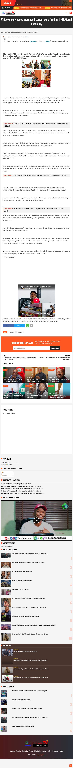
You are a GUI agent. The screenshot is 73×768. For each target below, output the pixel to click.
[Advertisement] (35, 46)
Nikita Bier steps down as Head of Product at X (23, 726)
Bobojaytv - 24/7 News (40, 755)
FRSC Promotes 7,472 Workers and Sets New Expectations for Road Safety (18, 491)
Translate (10, 465)
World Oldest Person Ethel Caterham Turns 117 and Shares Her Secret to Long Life (19, 493)
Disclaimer (55, 751)
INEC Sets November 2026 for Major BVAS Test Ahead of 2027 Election (28, 563)
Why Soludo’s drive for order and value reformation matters (59, 380)
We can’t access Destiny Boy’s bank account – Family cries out (27, 709)
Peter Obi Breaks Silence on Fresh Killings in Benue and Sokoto (35, 380)
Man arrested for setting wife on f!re (20, 589)
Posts (4, 472)
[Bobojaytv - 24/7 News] (36, 747)
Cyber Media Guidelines (40, 751)
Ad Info (31, 751)
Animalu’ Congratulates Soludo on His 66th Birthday (36, 396)
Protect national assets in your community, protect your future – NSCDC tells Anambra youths (34, 625)
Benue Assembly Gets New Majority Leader (22, 581)
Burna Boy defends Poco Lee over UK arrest (22, 572)
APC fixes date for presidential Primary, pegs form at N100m (57, 396)
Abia (5, 370)
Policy (49, 751)
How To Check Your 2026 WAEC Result (21, 700)
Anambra (12, 332)
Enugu (5, 386)
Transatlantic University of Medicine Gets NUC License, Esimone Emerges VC (29, 691)
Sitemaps (12, 751)
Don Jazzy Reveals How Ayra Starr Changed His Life (12, 484)
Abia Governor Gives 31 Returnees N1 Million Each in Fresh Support (13, 380)
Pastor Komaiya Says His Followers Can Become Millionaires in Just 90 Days (18, 489)
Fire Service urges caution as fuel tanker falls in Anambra (25, 616)
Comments (5, 475)
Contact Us (25, 751)
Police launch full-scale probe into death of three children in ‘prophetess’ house (39, 175)
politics (20, 332)
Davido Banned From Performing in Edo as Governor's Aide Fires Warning (40, 8)
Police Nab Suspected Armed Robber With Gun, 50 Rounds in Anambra (28, 598)
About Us (18, 751)
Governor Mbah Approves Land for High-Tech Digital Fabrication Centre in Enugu (13, 395)
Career (61, 751)
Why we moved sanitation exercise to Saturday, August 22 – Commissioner (29, 554)
